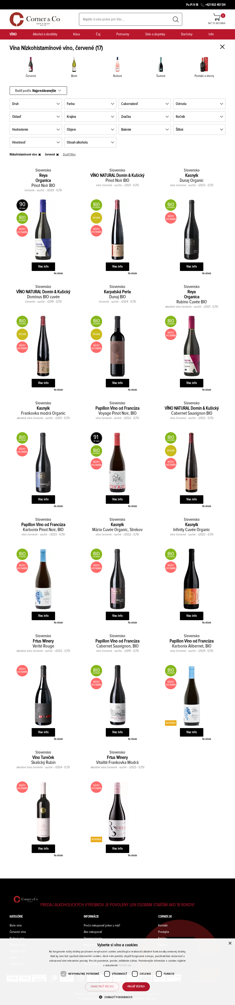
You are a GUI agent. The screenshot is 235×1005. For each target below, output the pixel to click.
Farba (71, 104)
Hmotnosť (18, 142)
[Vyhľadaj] (175, 19)
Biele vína (16, 925)
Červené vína (18, 932)
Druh (15, 104)
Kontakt (163, 925)
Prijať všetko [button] (136, 986)
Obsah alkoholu (77, 142)
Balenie (126, 129)
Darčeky (187, 34)
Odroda (181, 104)
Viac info (43, 266)
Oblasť (16, 116)
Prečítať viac (125, 965)
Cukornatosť (129, 104)
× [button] (230, 943)
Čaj (98, 34)
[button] (117, 997)
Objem (71, 129)
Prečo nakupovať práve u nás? (102, 925)
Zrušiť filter (69, 154)
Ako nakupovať (93, 932)
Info (211, 34)
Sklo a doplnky (155, 34)
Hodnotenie (20, 129)
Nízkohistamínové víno (23, 154)
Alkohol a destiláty (45, 34)
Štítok (179, 129)
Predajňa (163, 932)
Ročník (180, 116)
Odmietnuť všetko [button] (102, 986)
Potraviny (122, 34)
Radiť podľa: (35, 90)
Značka (126, 116)
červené (50, 154)
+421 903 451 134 (215, 4)
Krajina (71, 116)
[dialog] (117, 971)
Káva (76, 34)
